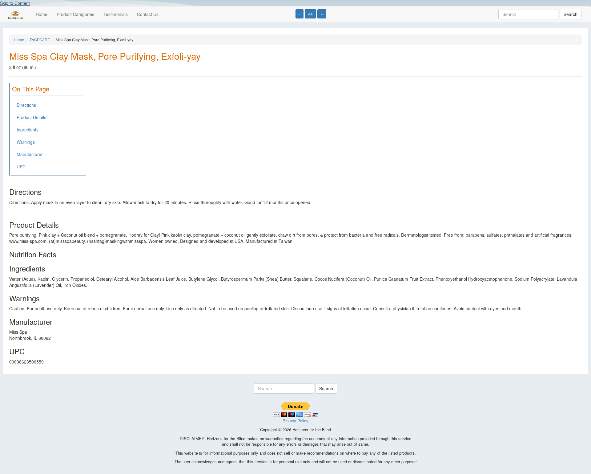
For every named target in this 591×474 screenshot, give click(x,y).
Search (570, 14)
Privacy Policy (295, 421)
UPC (21, 166)
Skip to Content (15, 3)
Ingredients (27, 130)
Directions (26, 105)
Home (41, 14)
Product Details (31, 117)
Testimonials (115, 14)
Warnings (26, 142)
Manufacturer (30, 154)
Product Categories (75, 14)
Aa (310, 13)
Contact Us (148, 14)
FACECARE (40, 39)
